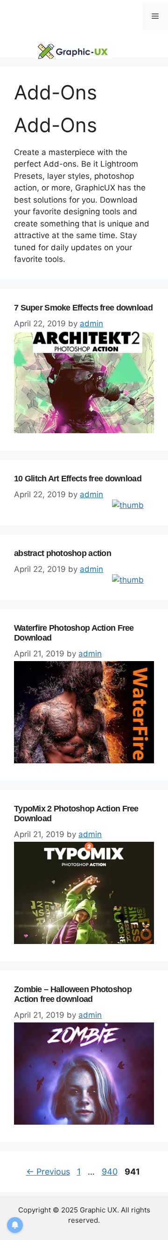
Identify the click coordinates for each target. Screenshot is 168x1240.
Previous (48, 1172)
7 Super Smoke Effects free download (83, 307)
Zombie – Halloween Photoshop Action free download (73, 994)
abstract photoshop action (62, 553)
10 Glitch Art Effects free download (77, 478)
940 (110, 1172)
